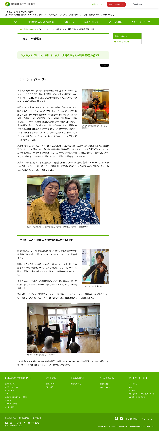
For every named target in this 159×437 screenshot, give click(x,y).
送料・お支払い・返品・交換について (141, 394)
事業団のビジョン (11, 384)
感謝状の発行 (50, 384)
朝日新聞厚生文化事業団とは (18, 378)
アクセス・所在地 (11, 404)
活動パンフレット (106, 387)
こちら (19, 426)
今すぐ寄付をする (116, 4)
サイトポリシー (148, 419)
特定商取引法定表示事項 (137, 397)
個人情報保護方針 (132, 419)
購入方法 (132, 390)
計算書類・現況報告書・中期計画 (16, 397)
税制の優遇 (49, 387)
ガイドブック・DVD (138, 378)
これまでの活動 (107, 378)
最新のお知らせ (30, 29)
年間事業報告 (104, 384)
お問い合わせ (97, 4)
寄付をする (51, 378)
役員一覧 (8, 400)
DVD (130, 387)
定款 (6, 394)
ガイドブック (133, 384)
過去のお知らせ (123, 42)
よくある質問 (9, 407)
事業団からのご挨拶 (11, 387)
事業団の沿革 (9, 390)
